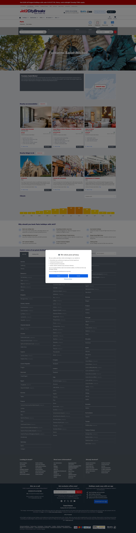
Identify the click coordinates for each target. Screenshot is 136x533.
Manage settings (68, 278)
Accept (78, 276)
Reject (58, 276)
